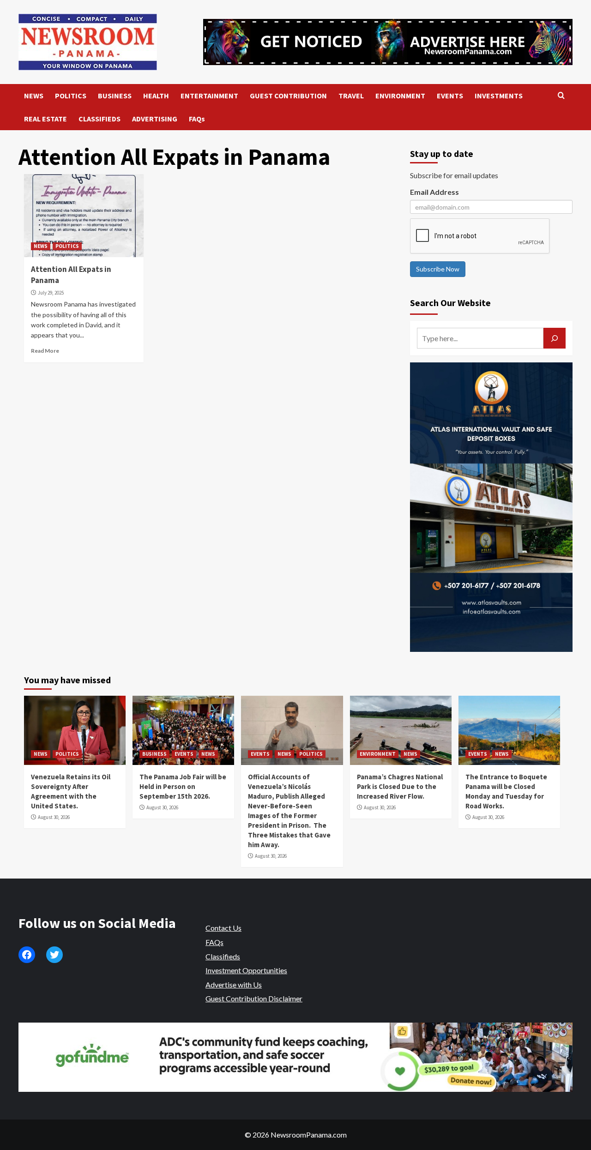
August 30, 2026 (54, 817)
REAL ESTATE (45, 118)
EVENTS (450, 95)
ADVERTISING (154, 118)
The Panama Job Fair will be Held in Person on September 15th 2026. (182, 786)
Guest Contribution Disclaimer (253, 998)
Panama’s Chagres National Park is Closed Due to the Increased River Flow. (400, 786)
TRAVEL (351, 95)
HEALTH (156, 95)
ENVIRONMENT (400, 95)
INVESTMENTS (499, 95)
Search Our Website (450, 302)
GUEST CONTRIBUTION (288, 95)
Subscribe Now (437, 269)
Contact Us (223, 927)
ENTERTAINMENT (209, 95)
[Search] (561, 96)
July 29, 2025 (51, 292)
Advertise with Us (233, 984)
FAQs (197, 118)
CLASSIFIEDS (99, 118)
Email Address (434, 191)
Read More (45, 350)
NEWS (33, 95)
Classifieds (222, 956)
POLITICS (70, 95)
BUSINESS (115, 95)
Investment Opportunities (246, 970)
